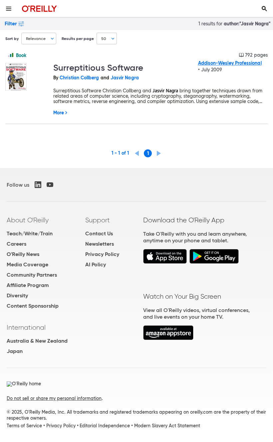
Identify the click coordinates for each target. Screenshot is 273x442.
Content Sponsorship (33, 305)
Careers (16, 243)
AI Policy (95, 264)
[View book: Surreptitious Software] (26, 77)
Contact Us (99, 233)
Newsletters (99, 243)
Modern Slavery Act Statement (167, 426)
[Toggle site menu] (9, 9)
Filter (11, 23)
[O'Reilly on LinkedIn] (38, 184)
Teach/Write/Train (30, 233)
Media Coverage (27, 264)
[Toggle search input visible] (264, 9)
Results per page (78, 38)
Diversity (17, 295)
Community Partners (32, 274)
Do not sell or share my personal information (54, 398)
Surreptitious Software (98, 67)
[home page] (39, 8)
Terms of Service (24, 426)
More (58, 113)
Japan (15, 351)
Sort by (12, 38)
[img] (10, 55)
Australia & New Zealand (37, 340)
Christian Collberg (79, 78)
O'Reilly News (23, 254)
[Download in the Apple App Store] (165, 261)
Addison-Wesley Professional (230, 63)
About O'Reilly (28, 220)
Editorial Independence (105, 426)
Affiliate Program (28, 285)
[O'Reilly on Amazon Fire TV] (168, 338)
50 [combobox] (103, 38)
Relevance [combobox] (36, 38)
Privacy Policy (102, 254)
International (26, 327)
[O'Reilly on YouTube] (50, 184)
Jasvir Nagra (125, 78)
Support (97, 220)
